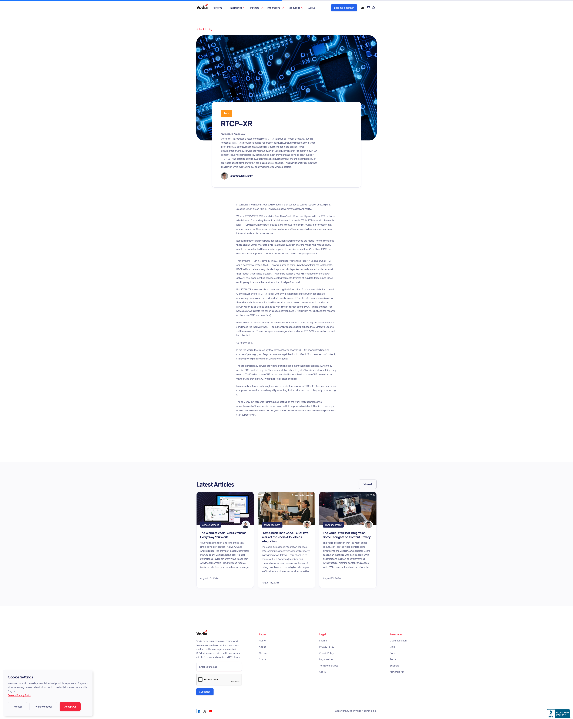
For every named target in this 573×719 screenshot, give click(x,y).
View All (367, 484)
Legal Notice (326, 659)
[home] (202, 8)
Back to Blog (204, 29)
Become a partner (344, 7)
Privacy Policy (326, 647)
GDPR (322, 672)
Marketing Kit (396, 672)
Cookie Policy (326, 653)
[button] (218, 8)
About (311, 7)
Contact (263, 659)
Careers (263, 653)
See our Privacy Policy (19, 695)
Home (262, 640)
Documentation (398, 640)
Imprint (323, 640)
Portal (393, 659)
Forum (393, 653)
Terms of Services (328, 665)
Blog (392, 647)
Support (394, 665)
